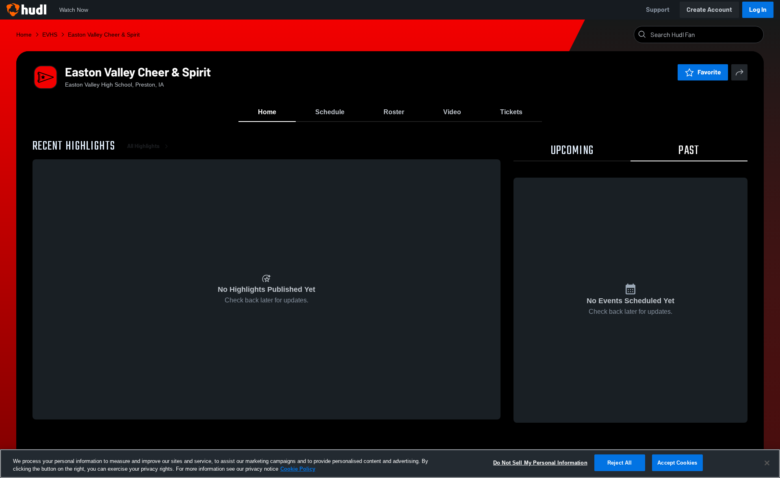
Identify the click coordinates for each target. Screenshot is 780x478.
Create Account (709, 9)
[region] (390, 463)
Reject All (619, 463)
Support (658, 9)
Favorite (709, 72)
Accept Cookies (677, 463)
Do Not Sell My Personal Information (540, 463)
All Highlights (143, 146)
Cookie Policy (297, 469)
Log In (758, 9)
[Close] (767, 463)
